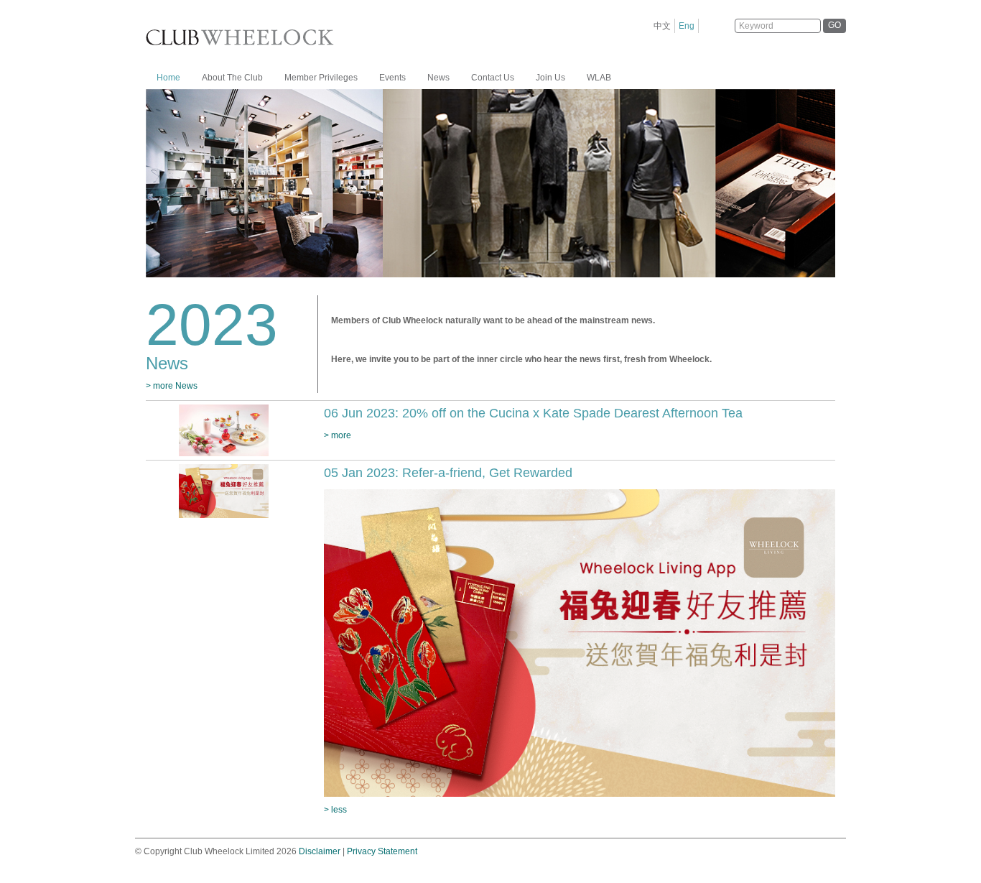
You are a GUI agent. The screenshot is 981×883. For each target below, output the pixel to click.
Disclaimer (319, 851)
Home (168, 78)
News (438, 78)
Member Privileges (321, 78)
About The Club (232, 78)
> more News (171, 386)
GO (834, 25)
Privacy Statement (382, 851)
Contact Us (492, 78)
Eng (686, 26)
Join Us (550, 78)
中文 (662, 26)
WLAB (599, 78)
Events (392, 78)
